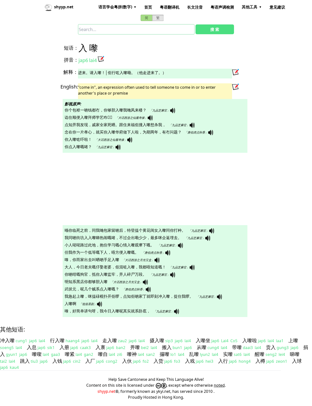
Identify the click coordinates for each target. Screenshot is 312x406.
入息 (32, 347)
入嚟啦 (249, 340)
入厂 (90, 361)
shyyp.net (106, 391)
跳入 (25, 361)
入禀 (100, 347)
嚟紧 (70, 354)
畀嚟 (135, 347)
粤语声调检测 (222, 7)
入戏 (190, 361)
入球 (297, 361)
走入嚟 (109, 340)
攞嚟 (164, 354)
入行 (223, 361)
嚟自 (103, 354)
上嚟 (293, 340)
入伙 (127, 361)
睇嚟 (295, 354)
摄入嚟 (157, 340)
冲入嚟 (7, 340)
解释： (70, 72)
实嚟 (228, 354)
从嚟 (201, 347)
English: (69, 86)
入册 (64, 347)
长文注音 (195, 7)
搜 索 (214, 29)
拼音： (71, 59)
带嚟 (237, 347)
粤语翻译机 (169, 7)
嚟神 (132, 354)
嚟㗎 (37, 354)
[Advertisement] (147, 189)
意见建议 (277, 7)
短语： (71, 47)
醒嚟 (259, 354)
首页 (148, 7)
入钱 (57, 361)
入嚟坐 (203, 340)
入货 (158, 361)
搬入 (167, 347)
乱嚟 (194, 354)
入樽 (260, 361)
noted (219, 385)
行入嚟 (57, 340)
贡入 (271, 347)
